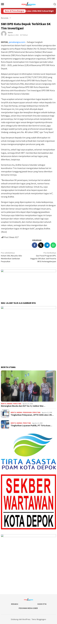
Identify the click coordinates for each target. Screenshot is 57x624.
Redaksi (14, 604)
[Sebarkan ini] (34, 245)
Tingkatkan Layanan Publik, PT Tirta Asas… (31, 425)
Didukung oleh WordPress (20, 619)
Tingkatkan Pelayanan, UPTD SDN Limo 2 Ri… (32, 415)
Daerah (9, 404)
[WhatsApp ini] (53, 245)
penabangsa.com (17, 42)
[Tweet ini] (41, 245)
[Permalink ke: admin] (4, 33)
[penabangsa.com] (28, 3)
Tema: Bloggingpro (39, 619)
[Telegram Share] (47, 245)
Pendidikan (27, 412)
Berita (3, 404)
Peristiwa (17, 404)
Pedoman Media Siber (28, 608)
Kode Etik (41, 604)
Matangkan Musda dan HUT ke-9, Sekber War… (23, 406)
